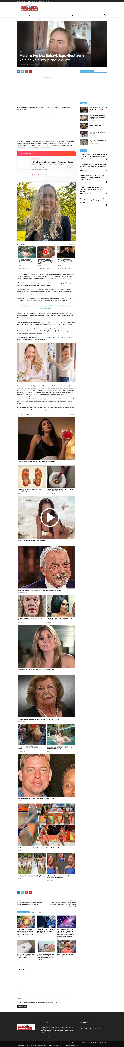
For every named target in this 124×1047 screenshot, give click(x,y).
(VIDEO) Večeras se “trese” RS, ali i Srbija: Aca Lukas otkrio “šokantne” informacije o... (93, 166)
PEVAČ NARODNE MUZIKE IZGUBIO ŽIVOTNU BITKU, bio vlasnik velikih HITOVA (91, 189)
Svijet (23, 19)
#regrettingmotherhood (44, 306)
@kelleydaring (24, 306)
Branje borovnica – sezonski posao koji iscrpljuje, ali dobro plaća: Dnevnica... (97, 117)
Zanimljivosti (60, 15)
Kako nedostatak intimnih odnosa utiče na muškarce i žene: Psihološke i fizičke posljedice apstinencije (63, 904)
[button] (105, 15)
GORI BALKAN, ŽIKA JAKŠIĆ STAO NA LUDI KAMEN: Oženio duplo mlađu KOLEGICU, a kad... (92, 178)
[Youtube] (99, 1028)
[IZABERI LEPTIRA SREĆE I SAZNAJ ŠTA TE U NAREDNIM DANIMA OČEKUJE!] (46, 922)
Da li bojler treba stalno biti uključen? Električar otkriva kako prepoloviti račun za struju (29, 903)
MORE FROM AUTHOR (36, 912)
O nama (23, 1)
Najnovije (27, 15)
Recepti (42, 15)
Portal (81, 158)
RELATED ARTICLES (23, 912)
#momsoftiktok (60, 306)
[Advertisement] (46, 90)
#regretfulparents (33, 306)
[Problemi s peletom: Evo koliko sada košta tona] (84, 142)
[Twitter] (90, 1028)
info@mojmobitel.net (53, 1036)
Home (18, 1)
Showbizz (51, 15)
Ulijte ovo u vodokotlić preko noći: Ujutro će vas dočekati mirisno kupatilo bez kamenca (25, 956)
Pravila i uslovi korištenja (45, 1)
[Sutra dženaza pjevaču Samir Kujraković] (84, 134)
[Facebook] (81, 1028)
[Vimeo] (95, 1028)
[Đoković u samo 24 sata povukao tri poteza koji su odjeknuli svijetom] (66, 946)
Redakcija (23, 64)
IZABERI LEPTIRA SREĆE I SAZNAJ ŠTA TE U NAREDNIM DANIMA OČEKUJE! (45, 931)
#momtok (53, 306)
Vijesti (35, 15)
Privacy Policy (29, 1)
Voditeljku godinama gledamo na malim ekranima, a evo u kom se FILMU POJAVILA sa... (92, 201)
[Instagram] (86, 1028)
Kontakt (36, 1)
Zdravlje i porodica (74, 15)
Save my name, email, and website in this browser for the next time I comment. (40, 1002)
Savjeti (85, 15)
